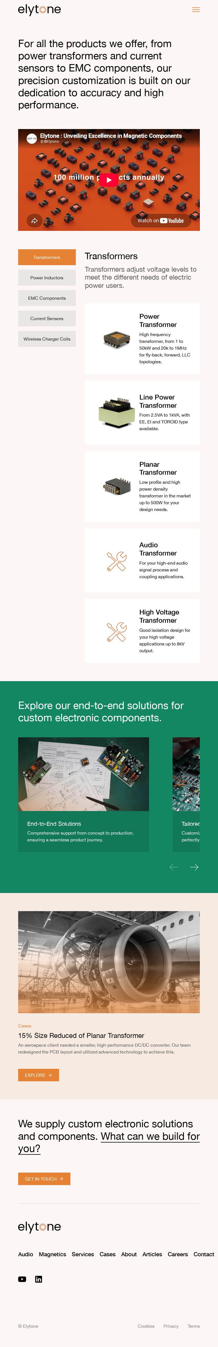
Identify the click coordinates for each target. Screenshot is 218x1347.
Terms (194, 1326)
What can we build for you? (109, 1142)
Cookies (146, 1326)
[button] (193, 9)
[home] (39, 9)
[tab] (47, 257)
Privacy (171, 1326)
